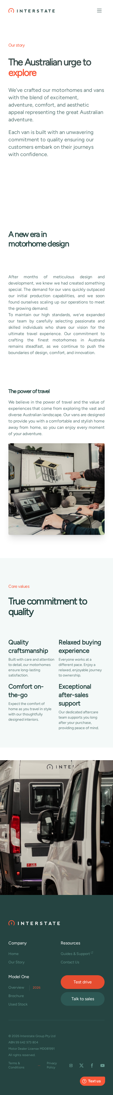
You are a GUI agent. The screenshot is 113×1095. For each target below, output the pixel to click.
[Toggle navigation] (99, 10)
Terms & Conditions (16, 1065)
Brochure (16, 996)
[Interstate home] (31, 10)
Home (13, 954)
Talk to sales (82, 998)
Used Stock (18, 1004)
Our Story (16, 962)
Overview (24, 987)
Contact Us (70, 962)
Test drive (83, 981)
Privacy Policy (52, 1065)
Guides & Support (75, 954)
